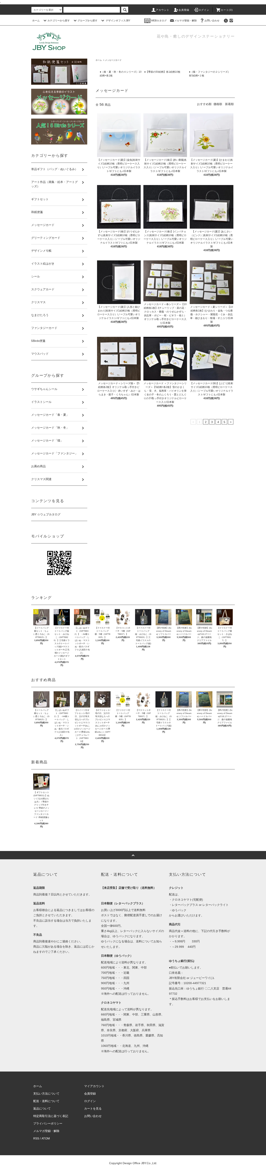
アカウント (163, 10)
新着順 (229, 104)
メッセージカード (113, 60)
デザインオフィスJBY (117, 20)
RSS (36, 1138)
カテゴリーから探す (58, 20)
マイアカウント (94, 1086)
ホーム (36, 20)
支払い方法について (46, 1093)
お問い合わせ (211, 20)
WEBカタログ (158, 20)
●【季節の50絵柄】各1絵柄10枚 (162, 71)
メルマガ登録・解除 (185, 20)
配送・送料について (46, 1101)
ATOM (46, 1138)
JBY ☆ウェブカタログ (45, 514)
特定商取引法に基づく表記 (50, 1116)
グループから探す (87, 20)
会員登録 (184, 10)
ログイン (203, 10)
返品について (42, 1108)
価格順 (217, 104)
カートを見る (93, 1108)
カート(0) (227, 10)
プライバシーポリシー (47, 1123)
